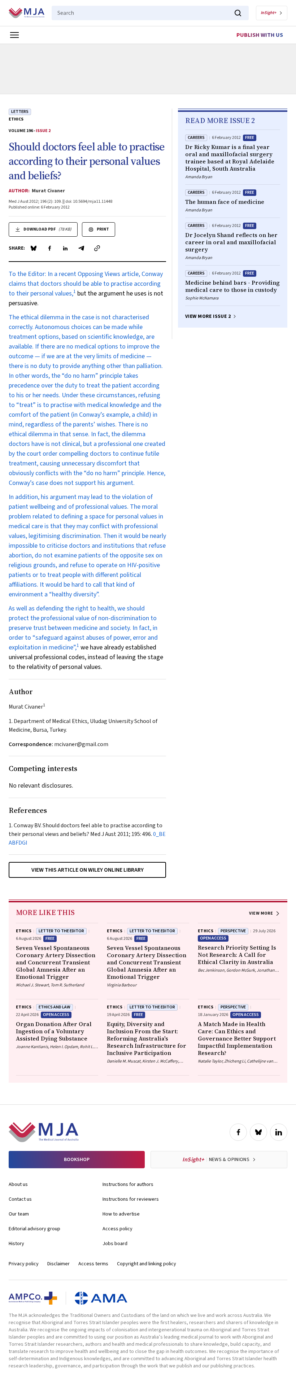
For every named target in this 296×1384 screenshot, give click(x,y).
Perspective (233, 931)
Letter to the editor (152, 1007)
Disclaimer (58, 1263)
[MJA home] (43, 1132)
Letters (20, 112)
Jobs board (115, 1243)
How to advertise (121, 1214)
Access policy (117, 1228)
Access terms (93, 1263)
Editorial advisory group (34, 1228)
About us (18, 1184)
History (16, 1243)
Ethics (16, 119)
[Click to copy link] (97, 248)
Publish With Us (259, 35)
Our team (19, 1214)
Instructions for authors (128, 1184)
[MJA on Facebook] (238, 1132)
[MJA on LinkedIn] (278, 1132)
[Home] (26, 13)
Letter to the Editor (61, 931)
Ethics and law (54, 1007)
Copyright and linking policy (146, 1263)
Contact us (20, 1199)
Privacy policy (24, 1263)
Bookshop (77, 1159)
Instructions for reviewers (131, 1199)
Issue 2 (43, 131)
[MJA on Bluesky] (258, 1132)
